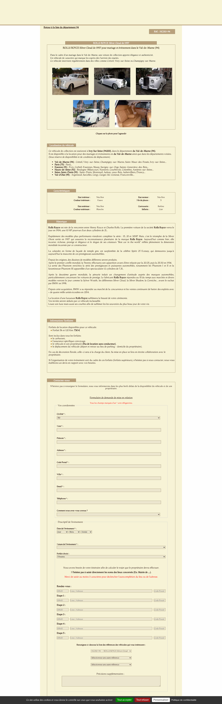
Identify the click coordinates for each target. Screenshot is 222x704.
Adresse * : (62, 450)
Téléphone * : (63, 498)
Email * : (61, 486)
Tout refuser (142, 700)
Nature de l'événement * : (68, 544)
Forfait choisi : (63, 553)
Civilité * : (61, 414)
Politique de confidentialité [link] (183, 700)
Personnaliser (160, 700)
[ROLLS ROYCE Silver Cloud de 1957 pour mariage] (70, 94)
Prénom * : (62, 438)
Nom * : (60, 426)
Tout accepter (124, 700)
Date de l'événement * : (67, 528)
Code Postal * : (63, 462)
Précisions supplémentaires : (111, 673)
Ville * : (60, 474)
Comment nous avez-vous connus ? (72, 510)
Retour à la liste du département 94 (61, 27)
